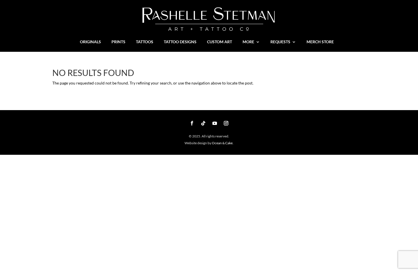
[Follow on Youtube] (214, 123)
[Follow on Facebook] (191, 123)
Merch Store (320, 42)
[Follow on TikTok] (203, 123)
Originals (90, 42)
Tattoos (144, 42)
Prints (118, 42)
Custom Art (219, 42)
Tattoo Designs (180, 42)
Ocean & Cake (222, 143)
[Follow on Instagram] (226, 123)
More (248, 42)
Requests (280, 42)
